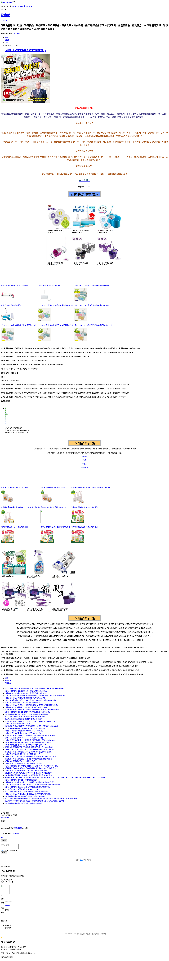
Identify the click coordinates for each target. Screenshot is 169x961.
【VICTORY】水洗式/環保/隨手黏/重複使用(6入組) (91, 285)
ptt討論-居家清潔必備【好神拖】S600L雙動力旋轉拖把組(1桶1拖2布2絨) (29, 782)
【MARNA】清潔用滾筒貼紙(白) (49, 285)
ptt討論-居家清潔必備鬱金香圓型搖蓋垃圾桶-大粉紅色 (23, 763)
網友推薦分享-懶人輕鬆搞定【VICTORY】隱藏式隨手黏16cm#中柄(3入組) (30, 721)
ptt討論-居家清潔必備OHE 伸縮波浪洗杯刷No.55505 (22, 702)
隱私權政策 (95, 934)
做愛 (6, 678)
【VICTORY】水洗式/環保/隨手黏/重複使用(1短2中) (92, 305)
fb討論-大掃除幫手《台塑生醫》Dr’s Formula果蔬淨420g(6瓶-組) (26, 714)
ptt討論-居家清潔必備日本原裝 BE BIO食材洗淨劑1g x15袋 (25, 698)
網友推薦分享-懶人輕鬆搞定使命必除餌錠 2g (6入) (22, 789)
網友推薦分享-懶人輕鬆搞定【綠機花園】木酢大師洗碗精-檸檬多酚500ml (30, 735)
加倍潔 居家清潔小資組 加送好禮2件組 (14, 527)
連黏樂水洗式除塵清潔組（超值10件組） (15, 285)
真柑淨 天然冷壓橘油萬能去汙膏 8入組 (14, 487)
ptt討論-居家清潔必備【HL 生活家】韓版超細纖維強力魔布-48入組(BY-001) (30, 740)
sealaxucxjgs (5, 817)
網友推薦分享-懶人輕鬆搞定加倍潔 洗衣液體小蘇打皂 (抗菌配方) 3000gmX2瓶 (31, 726)
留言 (20, 828)
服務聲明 (103, 934)
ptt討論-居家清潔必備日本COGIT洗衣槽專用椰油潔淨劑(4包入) (26, 770)
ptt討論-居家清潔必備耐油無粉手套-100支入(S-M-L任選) (24, 731)
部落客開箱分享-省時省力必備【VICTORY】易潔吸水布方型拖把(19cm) (29, 773)
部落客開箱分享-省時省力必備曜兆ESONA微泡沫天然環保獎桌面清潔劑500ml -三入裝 (34, 801)
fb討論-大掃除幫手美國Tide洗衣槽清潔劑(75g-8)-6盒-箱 (23, 803)
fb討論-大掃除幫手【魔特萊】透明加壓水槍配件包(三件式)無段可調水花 (29, 742)
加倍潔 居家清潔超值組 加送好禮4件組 (84, 527)
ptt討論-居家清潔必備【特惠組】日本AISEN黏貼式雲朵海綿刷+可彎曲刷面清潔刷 (33, 784)
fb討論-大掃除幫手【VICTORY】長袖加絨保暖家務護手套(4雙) (26, 791)
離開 (11, 957)
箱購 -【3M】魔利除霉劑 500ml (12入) (53, 507)
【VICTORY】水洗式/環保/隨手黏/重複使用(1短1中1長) (93, 325)
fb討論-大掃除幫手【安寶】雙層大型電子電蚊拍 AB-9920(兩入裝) (27, 712)
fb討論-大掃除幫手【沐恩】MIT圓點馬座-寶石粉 (21, 780)
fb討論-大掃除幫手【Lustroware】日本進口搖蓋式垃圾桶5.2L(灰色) (27, 787)
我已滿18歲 (5, 957)
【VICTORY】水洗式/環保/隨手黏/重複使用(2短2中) (55, 305)
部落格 (7, 40)
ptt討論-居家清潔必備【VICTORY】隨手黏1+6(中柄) (23, 733)
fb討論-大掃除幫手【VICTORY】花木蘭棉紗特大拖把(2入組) (26, 745)
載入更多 (4, 841)
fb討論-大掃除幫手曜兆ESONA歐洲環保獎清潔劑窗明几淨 (25, 728)
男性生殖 (8, 683)
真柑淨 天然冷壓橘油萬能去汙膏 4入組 (53, 487)
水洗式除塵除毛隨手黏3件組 (11, 305)
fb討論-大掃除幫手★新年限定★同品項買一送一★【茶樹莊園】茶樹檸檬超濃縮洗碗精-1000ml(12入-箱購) (41, 798)
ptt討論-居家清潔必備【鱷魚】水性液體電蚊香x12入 (22, 754)
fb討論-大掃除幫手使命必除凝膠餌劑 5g (25, 50)
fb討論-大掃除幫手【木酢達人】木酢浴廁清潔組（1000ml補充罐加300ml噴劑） (32, 766)
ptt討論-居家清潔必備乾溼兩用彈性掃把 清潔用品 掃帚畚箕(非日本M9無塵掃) (31, 705)
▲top (2, 837)
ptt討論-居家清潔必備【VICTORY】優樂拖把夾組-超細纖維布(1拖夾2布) (29, 749)
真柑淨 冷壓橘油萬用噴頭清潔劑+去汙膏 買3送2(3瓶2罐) (90, 487)
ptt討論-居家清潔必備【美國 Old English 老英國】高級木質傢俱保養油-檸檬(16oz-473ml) (35, 695)
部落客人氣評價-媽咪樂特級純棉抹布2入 (19, 724)
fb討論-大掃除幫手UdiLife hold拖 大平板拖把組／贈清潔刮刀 (25, 717)
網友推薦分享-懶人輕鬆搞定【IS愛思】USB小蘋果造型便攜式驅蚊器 (28, 759)
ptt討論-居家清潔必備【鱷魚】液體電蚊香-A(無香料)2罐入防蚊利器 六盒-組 (30, 756)
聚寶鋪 (5, 15)
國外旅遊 (16, 833)
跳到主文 (4, 20)
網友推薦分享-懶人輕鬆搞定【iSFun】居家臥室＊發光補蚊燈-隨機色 (28, 752)
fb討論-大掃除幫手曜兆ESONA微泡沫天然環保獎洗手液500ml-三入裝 (28, 775)
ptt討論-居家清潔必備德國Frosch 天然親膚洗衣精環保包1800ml (26, 693)
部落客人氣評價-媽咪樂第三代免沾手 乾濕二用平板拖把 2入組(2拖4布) (29, 747)
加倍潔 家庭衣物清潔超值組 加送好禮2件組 (55, 527)
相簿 (6, 37)
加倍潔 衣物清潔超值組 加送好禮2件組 (84, 507)
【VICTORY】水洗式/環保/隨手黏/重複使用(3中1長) (19, 325)
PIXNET (70, 934)
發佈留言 (4, 852)
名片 (6, 42)
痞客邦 (16, 828)
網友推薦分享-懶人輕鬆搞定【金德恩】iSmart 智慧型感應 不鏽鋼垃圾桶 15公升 (32, 710)
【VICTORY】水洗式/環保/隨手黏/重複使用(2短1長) (55, 325)
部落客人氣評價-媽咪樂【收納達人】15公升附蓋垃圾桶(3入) (25, 738)
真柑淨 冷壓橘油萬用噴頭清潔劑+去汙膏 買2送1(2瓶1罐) (20, 507)
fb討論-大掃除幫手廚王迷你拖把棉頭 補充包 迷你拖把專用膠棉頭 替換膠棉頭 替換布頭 (34, 688)
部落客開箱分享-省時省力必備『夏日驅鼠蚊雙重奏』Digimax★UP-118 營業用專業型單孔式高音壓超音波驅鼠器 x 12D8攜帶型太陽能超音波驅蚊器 (55, 777)
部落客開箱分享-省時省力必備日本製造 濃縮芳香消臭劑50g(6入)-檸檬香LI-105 (31, 768)
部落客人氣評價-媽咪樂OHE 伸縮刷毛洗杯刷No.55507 (23, 719)
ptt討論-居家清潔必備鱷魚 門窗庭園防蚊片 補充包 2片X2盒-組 (26, 707)
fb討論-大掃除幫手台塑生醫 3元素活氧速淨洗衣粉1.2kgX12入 (26, 691)
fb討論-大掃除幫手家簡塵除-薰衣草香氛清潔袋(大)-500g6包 (25, 796)
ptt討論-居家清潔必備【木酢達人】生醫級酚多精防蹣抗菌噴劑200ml (28, 794)
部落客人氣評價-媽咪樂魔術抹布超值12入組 (20, 761)
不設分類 (17, 33)
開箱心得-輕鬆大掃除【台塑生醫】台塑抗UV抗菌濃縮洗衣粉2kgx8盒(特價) (30, 700)
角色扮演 (8, 680)
